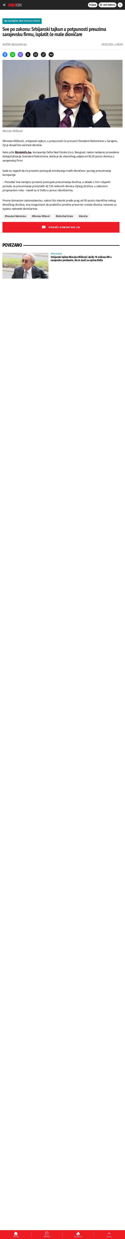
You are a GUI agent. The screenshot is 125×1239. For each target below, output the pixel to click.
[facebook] (4, 54)
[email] (35, 54)
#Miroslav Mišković (41, 216)
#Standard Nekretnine (15, 216)
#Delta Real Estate (64, 216)
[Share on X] (27, 54)
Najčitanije (78, 1236)
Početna (16, 1236)
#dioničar (83, 216)
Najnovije (47, 1236)
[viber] (20, 54)
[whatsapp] (12, 54)
